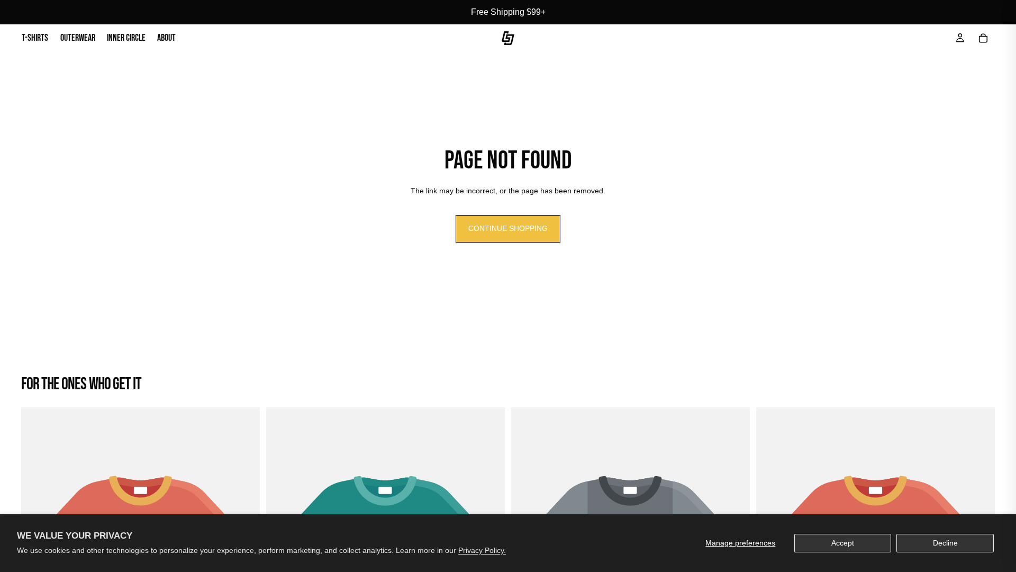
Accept (842, 543)
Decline (945, 543)
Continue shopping (508, 228)
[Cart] (983, 38)
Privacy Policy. (482, 550)
